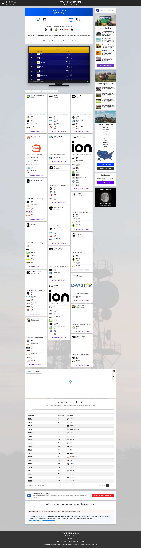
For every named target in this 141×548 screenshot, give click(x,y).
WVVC (30, 457)
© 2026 (70, 538)
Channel (61, 415)
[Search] (97, 10)
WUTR (30, 439)
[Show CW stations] (66, 29)
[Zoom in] (114, 374)
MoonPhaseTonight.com (105, 205)
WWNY (30, 422)
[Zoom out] (114, 376)
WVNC (30, 464)
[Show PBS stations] (72, 29)
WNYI (29, 474)
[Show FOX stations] (61, 29)
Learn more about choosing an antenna (42, 521)
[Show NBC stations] (56, 29)
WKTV (30, 419)
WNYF (30, 446)
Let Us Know (105, 182)
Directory (59, 542)
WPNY (30, 429)
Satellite (37, 371)
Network (70, 415)
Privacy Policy (73, 542)
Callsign (31, 415)
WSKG (30, 467)
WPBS (30, 436)
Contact (82, 542)
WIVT (29, 453)
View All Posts (104, 65)
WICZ (29, 460)
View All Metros (105, 164)
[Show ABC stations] (46, 29)
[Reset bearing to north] (114, 379)
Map (30, 371)
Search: (29, 411)
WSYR (30, 426)
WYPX (30, 477)
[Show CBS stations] (51, 29)
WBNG (30, 433)
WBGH (30, 443)
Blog (65, 542)
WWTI (30, 470)
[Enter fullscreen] (114, 371)
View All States (105, 168)
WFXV (30, 450)
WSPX (30, 481)
